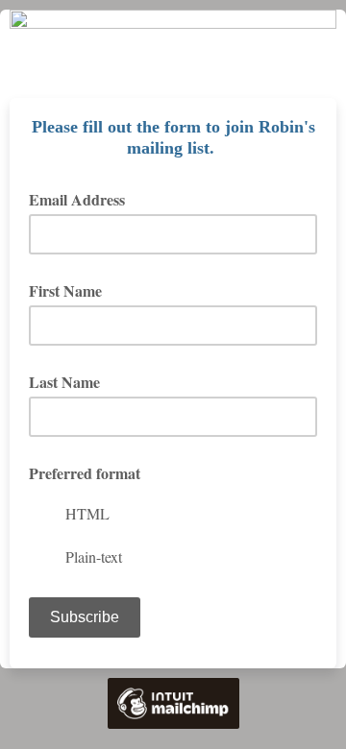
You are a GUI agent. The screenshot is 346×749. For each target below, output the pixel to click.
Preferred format (84, 473)
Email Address (83, 199)
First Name (65, 290)
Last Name (64, 382)
